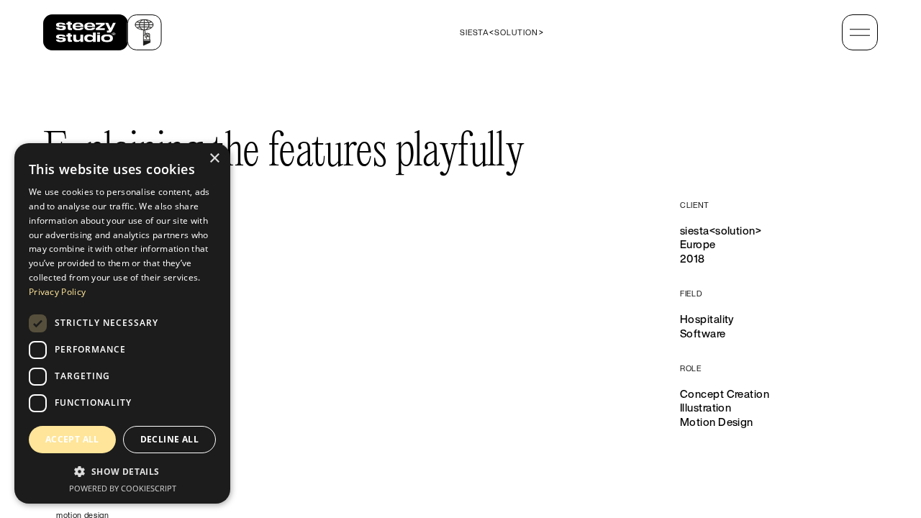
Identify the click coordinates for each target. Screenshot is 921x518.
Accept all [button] (72, 439)
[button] (122, 471)
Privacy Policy (57, 292)
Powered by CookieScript (122, 488)
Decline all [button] (169, 439)
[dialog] (122, 323)
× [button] (214, 158)
